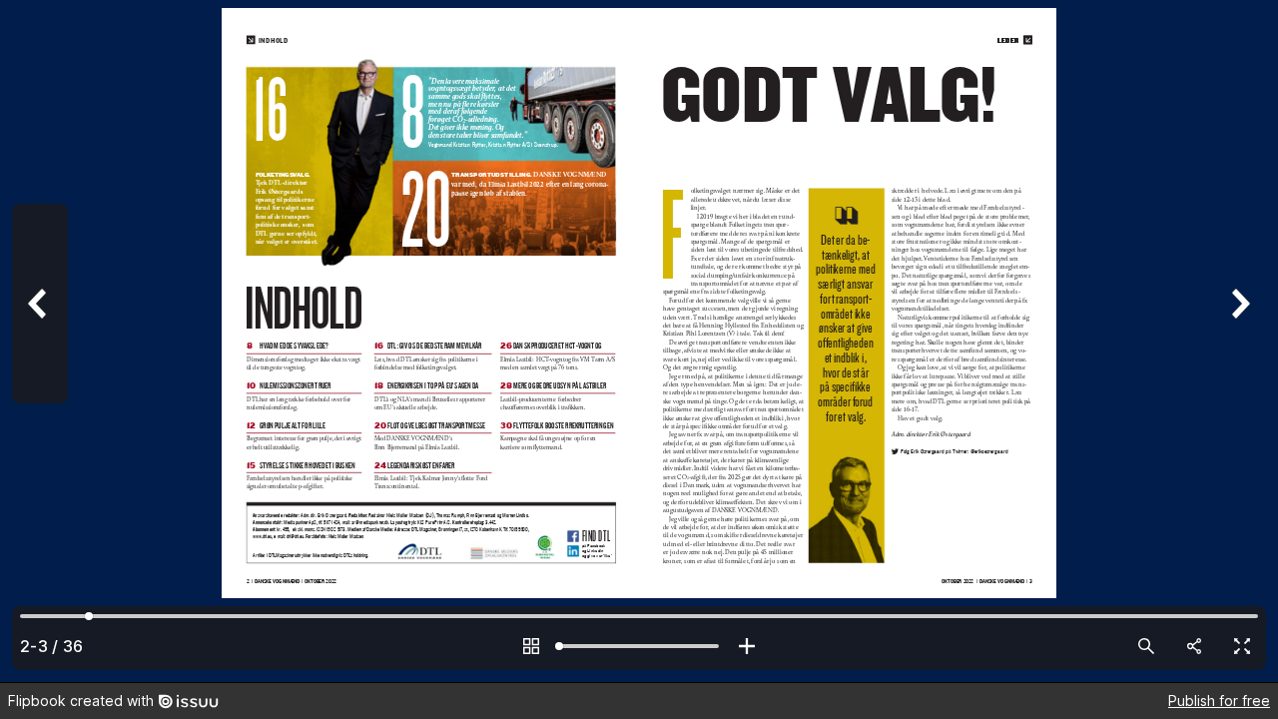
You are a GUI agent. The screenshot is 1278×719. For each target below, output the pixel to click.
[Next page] (1238, 341)
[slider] (639, 646)
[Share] (1194, 646)
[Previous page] (40, 341)
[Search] (1146, 646)
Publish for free (1219, 700)
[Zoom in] (747, 646)
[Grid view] (531, 646)
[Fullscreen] (1242, 646)
